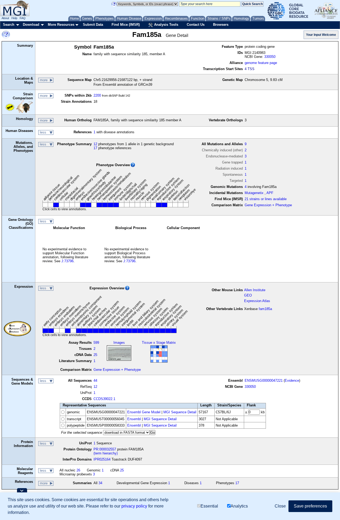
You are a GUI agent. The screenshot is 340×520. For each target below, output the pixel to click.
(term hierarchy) (106, 453)
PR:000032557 (105, 449)
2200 (97, 95)
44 (95, 381)
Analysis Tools (165, 25)
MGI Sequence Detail (179, 412)
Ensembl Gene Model (143, 412)
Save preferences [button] (310, 506)
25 (95, 355)
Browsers (220, 25)
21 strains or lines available (266, 199)
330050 (269, 57)
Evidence (292, 381)
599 (96, 343)
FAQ (23, 18)
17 (95, 148)
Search (8, 25)
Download (31, 25)
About (5, 18)
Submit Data (93, 25)
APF (269, 193)
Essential (209, 506)
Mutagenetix (254, 193)
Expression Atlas (257, 301)
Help (14, 18)
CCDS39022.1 (104, 399)
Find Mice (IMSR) (126, 25)
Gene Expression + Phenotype (268, 205)
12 (95, 144)
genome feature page (261, 63)
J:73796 (67, 261)
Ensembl (134, 419)
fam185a (265, 309)
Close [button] (280, 506)
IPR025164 (102, 459)
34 (100, 483)
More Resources (61, 25)
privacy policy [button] (134, 506)
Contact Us (196, 25)
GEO (248, 295)
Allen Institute (254, 290)
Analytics (239, 506)
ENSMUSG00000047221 (264, 381)
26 (78, 470)
